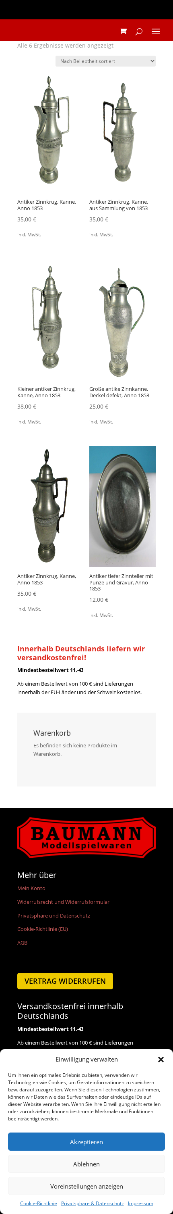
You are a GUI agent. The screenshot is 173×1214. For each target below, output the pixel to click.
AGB (22, 942)
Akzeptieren (86, 1142)
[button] (161, 1059)
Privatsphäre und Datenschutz (53, 915)
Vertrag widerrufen (65, 981)
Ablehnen (86, 1164)
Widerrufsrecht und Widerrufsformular (63, 901)
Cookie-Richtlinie (38, 1203)
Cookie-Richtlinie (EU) (42, 928)
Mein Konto (31, 888)
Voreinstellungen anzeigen (86, 1186)
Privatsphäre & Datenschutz (92, 1203)
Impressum (140, 1203)
